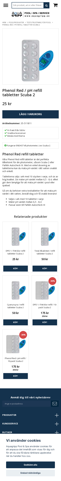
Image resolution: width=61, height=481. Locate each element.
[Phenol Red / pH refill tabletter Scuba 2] (30, 56)
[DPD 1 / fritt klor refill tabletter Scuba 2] (16, 235)
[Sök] (46, 5)
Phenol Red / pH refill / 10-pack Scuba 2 (15, 359)
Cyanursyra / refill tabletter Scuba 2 (15, 306)
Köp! (15, 268)
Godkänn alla (30, 465)
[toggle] (7, 5)
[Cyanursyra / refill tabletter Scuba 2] (16, 289)
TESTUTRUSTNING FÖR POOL (39, 22)
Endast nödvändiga (30, 473)
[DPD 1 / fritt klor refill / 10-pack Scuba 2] (45, 289)
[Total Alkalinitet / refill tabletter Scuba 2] (45, 235)
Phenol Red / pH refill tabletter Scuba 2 (21, 25)
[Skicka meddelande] (55, 404)
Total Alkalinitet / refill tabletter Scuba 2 (45, 252)
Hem (4, 22)
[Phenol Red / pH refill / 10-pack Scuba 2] (16, 342)
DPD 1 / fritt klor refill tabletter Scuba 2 (15, 252)
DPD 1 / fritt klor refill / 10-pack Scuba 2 (45, 306)
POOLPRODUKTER (17, 22)
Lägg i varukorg (30, 114)
